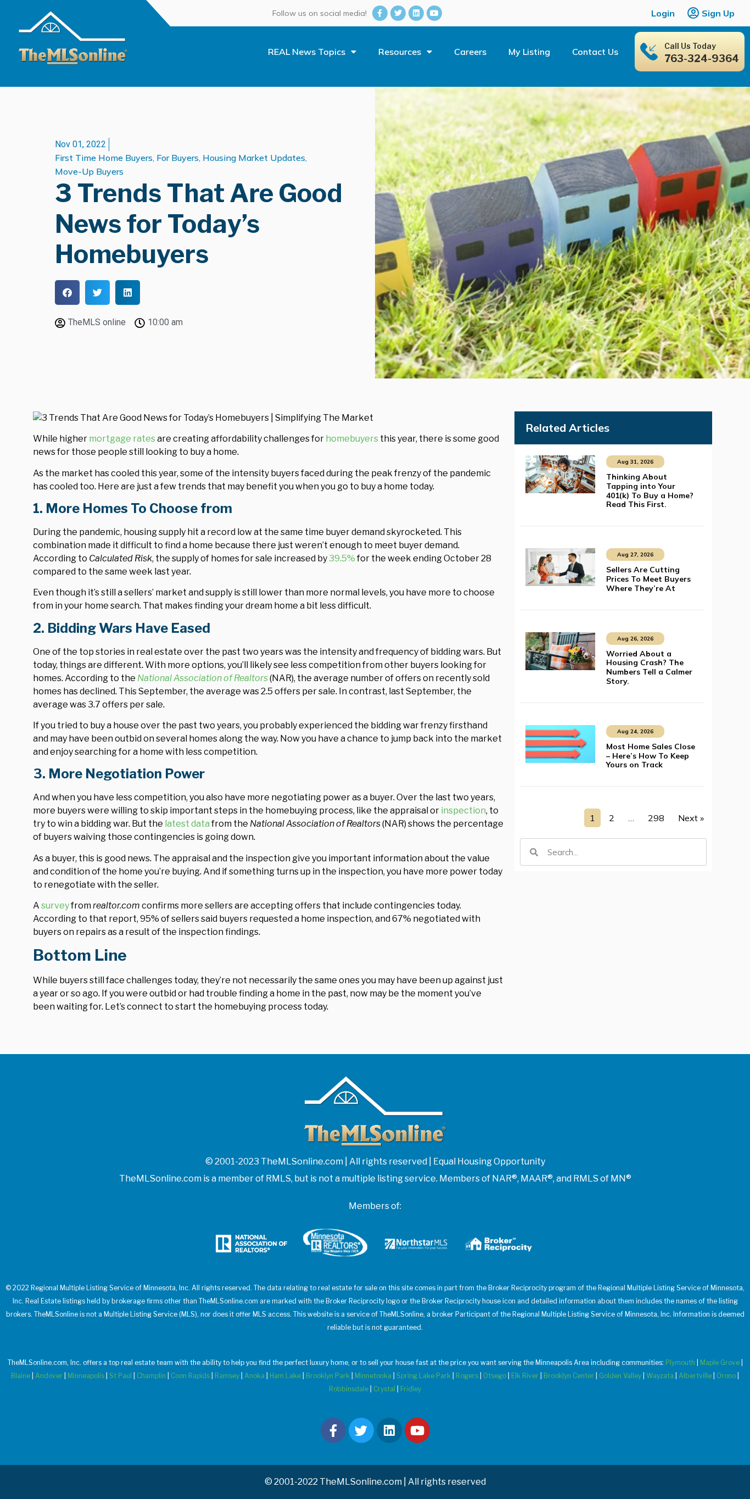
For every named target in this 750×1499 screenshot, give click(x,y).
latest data (187, 823)
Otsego (494, 1376)
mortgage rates (122, 438)
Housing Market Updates (254, 157)
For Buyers (177, 157)
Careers (470, 51)
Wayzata (660, 1376)
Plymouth (680, 1362)
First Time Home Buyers (104, 157)
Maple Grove (720, 1362)
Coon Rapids (190, 1376)
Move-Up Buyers (89, 171)
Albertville (695, 1376)
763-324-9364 (701, 58)
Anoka (254, 1376)
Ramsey (227, 1376)
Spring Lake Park (423, 1376)
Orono (726, 1376)
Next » (691, 817)
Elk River (525, 1376)
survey (55, 905)
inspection (463, 810)
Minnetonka (373, 1376)
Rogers (467, 1376)
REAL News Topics (306, 51)
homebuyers (352, 438)
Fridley (410, 1389)
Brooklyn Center (569, 1376)
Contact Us (595, 51)
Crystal (384, 1389)
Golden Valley (620, 1376)
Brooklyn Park (328, 1376)
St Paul (120, 1376)
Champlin (151, 1376)
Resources (399, 51)
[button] (67, 292)
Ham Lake (285, 1376)
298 (656, 817)
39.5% (342, 558)
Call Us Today (690, 46)
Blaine (20, 1376)
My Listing (529, 51)
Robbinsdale (348, 1389)
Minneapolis (86, 1376)
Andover (49, 1376)
